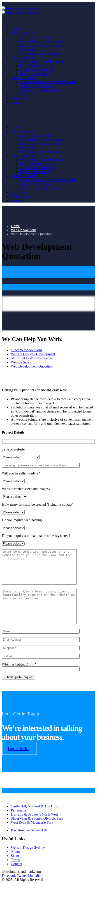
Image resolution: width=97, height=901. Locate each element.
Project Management (34, 74)
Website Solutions (23, 33)
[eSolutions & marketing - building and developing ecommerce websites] (20, 10)
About (15, 852)
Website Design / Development (42, 41)
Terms (15, 860)
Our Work (18, 94)
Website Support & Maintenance (43, 62)
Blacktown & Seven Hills (29, 830)
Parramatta (18, 810)
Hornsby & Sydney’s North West (34, 814)
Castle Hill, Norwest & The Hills (34, 806)
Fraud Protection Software (38, 66)
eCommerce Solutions (35, 37)
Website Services (23, 57)
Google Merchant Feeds (37, 70)
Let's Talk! (18, 748)
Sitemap (16, 856)
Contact (16, 102)
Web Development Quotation (41, 53)
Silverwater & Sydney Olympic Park (37, 818)
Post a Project (20, 98)
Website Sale (29, 49)
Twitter (22, 875)
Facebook (9, 875)
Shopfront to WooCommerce (40, 45)
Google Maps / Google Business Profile (48, 82)
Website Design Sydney (28, 847)
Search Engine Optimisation (40, 90)
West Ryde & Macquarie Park (32, 822)
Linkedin (34, 875)
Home (15, 29)
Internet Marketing (24, 78)
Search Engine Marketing (38, 86)
